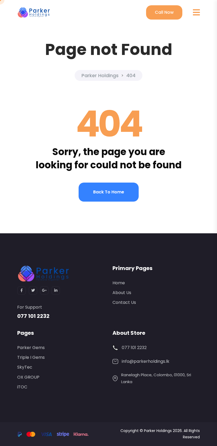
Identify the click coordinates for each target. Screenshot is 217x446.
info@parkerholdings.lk (145, 361)
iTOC (22, 387)
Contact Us (124, 302)
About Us (121, 293)
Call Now (164, 12)
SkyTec (24, 367)
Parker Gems (31, 348)
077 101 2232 (33, 316)
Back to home (108, 192)
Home (118, 283)
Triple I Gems (31, 357)
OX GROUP (28, 377)
